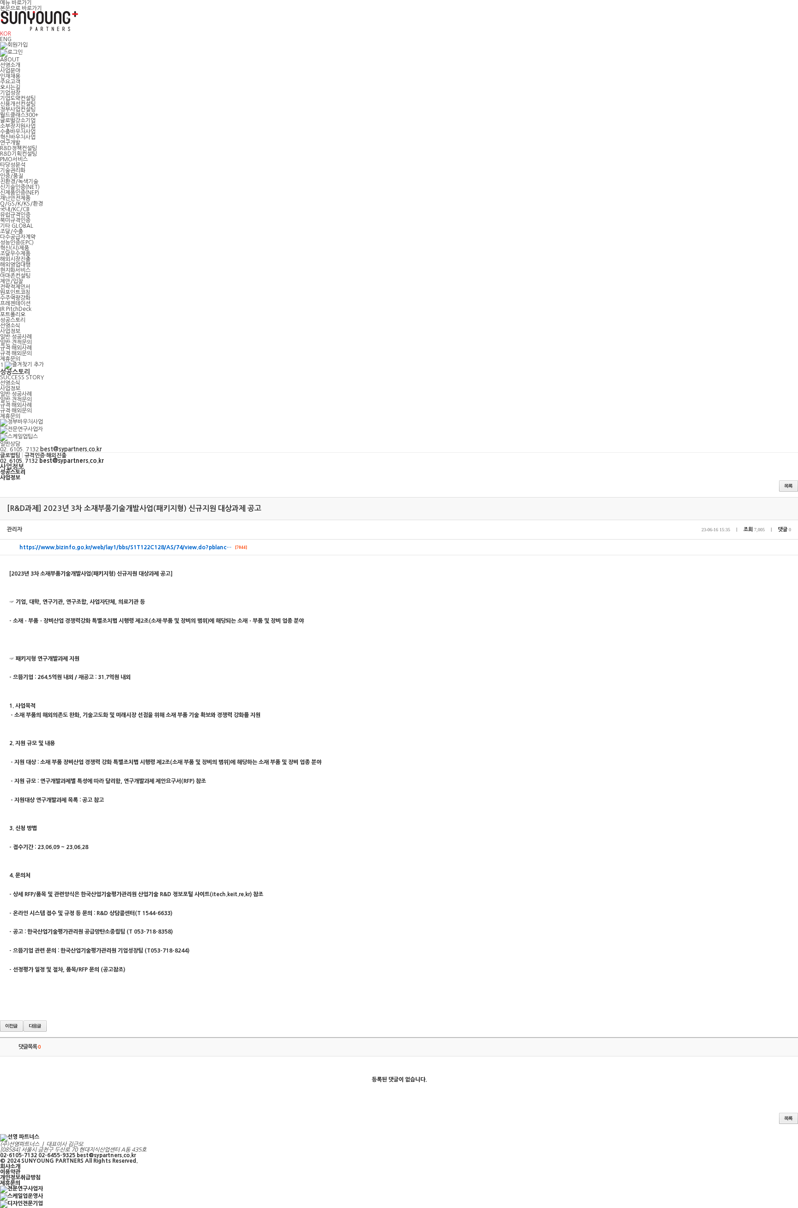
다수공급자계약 (18, 237)
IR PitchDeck (15, 309)
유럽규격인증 (15, 215)
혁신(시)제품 (14, 248)
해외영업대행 (15, 264)
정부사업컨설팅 (18, 109)
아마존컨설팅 (15, 276)
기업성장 (10, 93)
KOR (5, 33)
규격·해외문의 (16, 353)
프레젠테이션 (15, 303)
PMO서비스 (14, 159)
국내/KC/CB (15, 209)
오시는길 (10, 87)
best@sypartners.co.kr (106, 1155)
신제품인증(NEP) (19, 192)
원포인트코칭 (15, 292)
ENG (6, 39)
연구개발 (10, 143)
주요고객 (10, 82)
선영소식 (10, 325)
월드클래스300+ (19, 115)
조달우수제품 (15, 253)
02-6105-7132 (18, 1155)
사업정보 (10, 331)
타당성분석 (12, 165)
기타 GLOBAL (16, 226)
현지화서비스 (15, 270)
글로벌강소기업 (18, 120)
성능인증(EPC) (17, 242)
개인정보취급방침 (20, 1177)
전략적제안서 (15, 287)
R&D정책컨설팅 (18, 148)
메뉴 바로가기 (16, 3)
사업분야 (10, 70)
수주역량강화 (15, 298)
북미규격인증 (15, 220)
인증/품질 (11, 176)
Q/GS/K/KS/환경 (21, 203)
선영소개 (10, 65)
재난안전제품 (15, 198)
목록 (788, 486)
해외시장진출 (15, 259)
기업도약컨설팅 (18, 98)
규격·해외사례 (16, 348)
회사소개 (10, 1166)
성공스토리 (12, 320)
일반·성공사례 (16, 337)
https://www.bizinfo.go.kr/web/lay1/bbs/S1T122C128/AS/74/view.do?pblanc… (125, 547)
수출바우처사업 (18, 131)
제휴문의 (10, 359)
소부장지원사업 (18, 126)
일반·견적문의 (16, 342)
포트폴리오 (12, 314)
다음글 (35, 1026)
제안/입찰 (11, 281)
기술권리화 (12, 170)
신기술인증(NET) (20, 187)
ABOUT (9, 59)
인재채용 (10, 76)
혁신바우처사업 (18, 137)
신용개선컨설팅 (18, 104)
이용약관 (10, 1172)
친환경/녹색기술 (19, 181)
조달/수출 (11, 231)
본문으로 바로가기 (21, 8)
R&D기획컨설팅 (18, 154)
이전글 (11, 1026)
